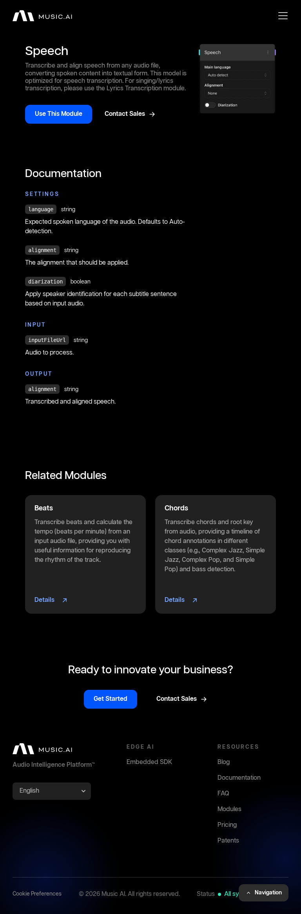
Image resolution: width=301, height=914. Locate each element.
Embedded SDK (149, 762)
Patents (228, 840)
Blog (224, 762)
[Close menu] (282, 15)
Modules (229, 809)
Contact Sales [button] (176, 699)
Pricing (227, 825)
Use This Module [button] (58, 114)
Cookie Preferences (37, 894)
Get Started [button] (110, 699)
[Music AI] (42, 15)
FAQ (223, 793)
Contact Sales (125, 114)
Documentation (239, 778)
